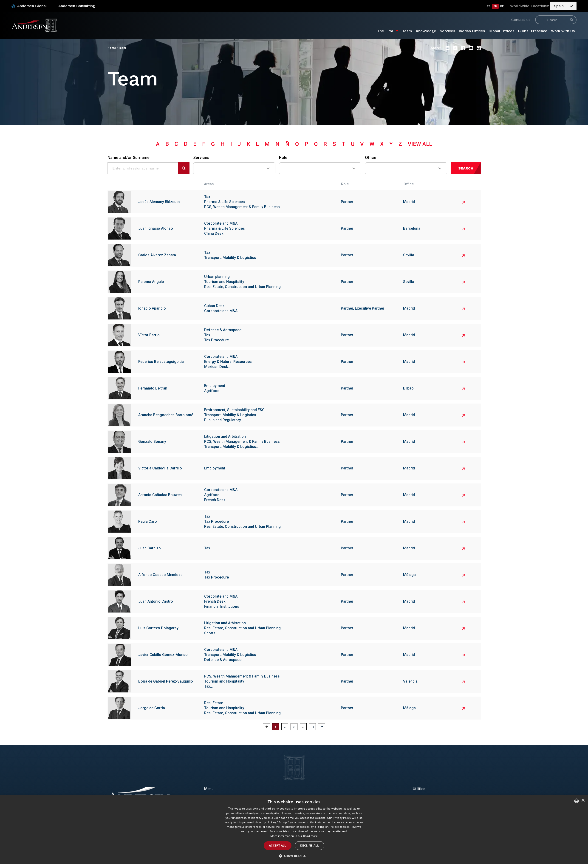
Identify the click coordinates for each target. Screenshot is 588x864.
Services (447, 31)
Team (407, 31)
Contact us (521, 19)
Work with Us (563, 31)
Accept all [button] (277, 845)
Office (370, 157)
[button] (447, 48)
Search (465, 168)
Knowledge (426, 31)
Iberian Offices (472, 31)
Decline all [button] (309, 845)
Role (283, 157)
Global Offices (501, 31)
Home (111, 48)
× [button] (583, 800)
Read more (310, 836)
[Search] (571, 20)
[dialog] (294, 829)
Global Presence (532, 31)
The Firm (385, 31)
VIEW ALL (420, 144)
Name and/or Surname (128, 157)
